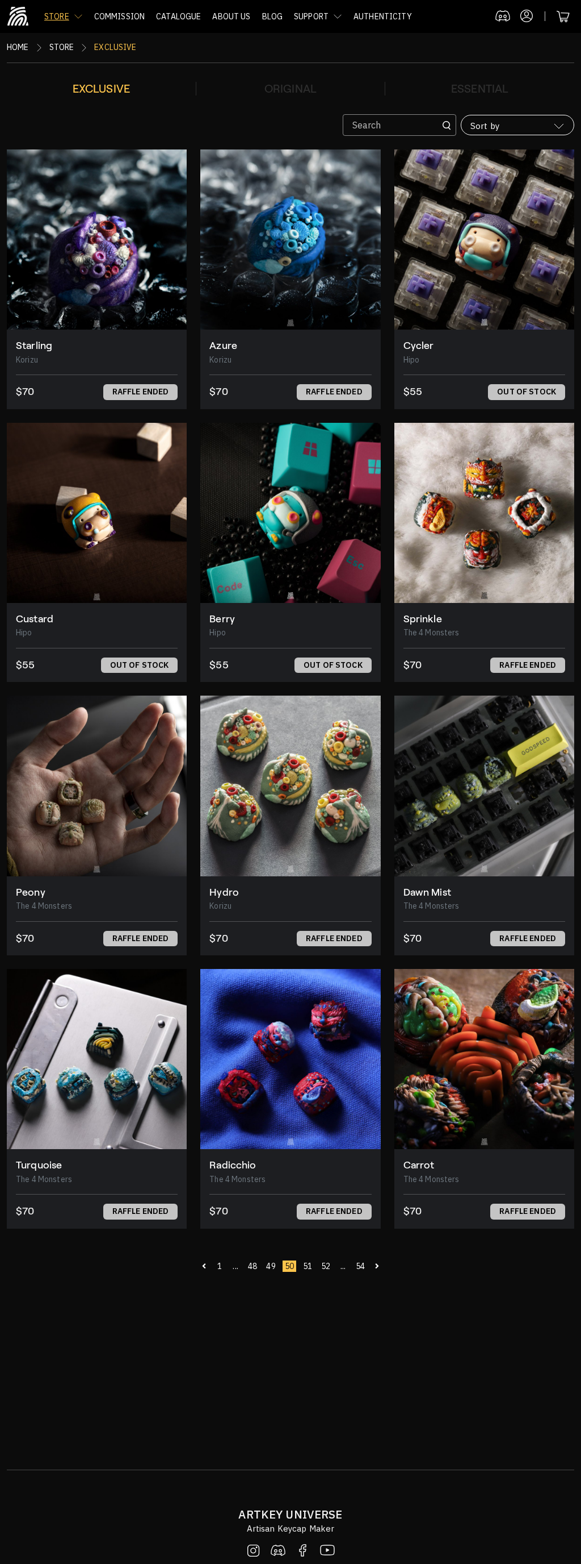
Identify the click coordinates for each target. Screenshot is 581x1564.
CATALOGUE (178, 16)
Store (61, 47)
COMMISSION (119, 16)
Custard (34, 619)
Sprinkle (422, 619)
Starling (34, 345)
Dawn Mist (427, 892)
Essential (479, 88)
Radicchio (232, 1165)
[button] (64, 16)
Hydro (224, 892)
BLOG (272, 16)
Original (290, 88)
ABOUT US (231, 16)
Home (18, 47)
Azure (223, 345)
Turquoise (39, 1165)
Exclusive (101, 88)
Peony (30, 892)
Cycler (418, 345)
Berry (222, 619)
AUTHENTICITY (382, 16)
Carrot (419, 1165)
